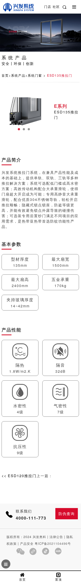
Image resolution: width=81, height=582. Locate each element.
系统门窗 (35, 75)
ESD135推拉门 (59, 75)
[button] (19, 129)
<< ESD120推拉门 (19, 475)
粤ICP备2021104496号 (53, 543)
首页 (5, 75)
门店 (48, 6)
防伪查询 (66, 513)
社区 (56, 6)
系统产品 (18, 75)
